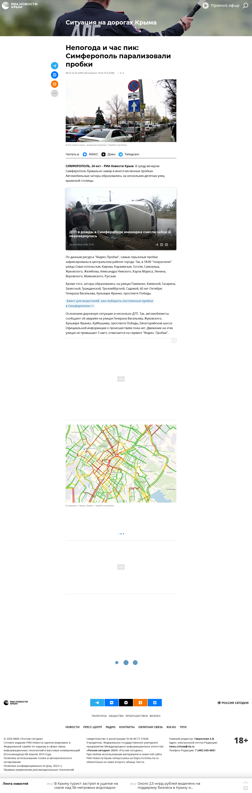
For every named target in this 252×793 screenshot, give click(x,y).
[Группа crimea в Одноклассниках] (140, 702)
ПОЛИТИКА (99, 716)
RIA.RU (171, 727)
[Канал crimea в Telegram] (97, 702)
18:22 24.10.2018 (74, 73)
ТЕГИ (183, 727)
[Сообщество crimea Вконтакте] (112, 702)
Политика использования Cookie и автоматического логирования (38, 760)
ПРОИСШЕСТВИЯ (136, 716)
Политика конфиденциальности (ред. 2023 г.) (33, 766)
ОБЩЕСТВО (116, 716)
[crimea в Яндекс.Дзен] (126, 702)
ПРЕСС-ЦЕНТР (92, 727)
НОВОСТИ (72, 727)
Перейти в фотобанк (117, 145)
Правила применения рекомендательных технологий (39, 770)
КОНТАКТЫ (127, 727)
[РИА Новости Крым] (19, 5)
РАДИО (110, 727)
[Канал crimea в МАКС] (155, 702)
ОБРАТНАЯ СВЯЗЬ (150, 727)
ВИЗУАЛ (155, 716)
